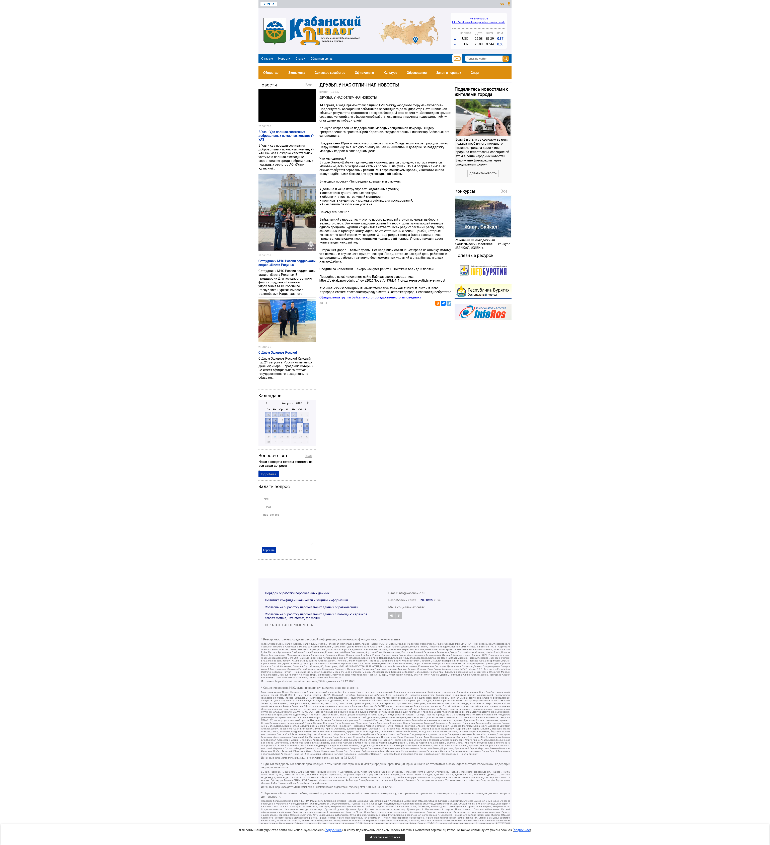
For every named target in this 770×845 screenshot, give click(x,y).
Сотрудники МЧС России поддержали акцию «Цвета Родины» (286, 263)
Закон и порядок (448, 73)
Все (308, 84)
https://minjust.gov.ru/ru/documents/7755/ (300, 681)
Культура (390, 73)
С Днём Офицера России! (277, 352)
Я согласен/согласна (385, 837)
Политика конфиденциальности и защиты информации (306, 600)
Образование (417, 73)
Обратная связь (322, 58)
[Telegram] (449, 303)
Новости (284, 58)
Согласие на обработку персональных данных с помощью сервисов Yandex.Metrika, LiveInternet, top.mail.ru (316, 616)
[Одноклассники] (437, 303)
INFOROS (426, 600)
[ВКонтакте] (443, 303)
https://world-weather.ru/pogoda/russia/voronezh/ (478, 22)
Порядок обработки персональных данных (297, 593)
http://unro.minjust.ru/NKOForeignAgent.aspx (301, 757)
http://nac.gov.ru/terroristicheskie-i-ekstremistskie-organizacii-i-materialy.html (320, 786)
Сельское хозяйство (330, 73)
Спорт (475, 73)
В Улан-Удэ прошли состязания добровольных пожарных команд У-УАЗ (286, 135)
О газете (267, 58)
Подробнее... (268, 474)
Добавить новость (483, 173)
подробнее (333, 830)
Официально (364, 73)
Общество (271, 73)
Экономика (296, 73)
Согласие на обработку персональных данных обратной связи (311, 607)
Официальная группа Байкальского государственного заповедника (370, 297)
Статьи (300, 58)
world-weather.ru (479, 18)
